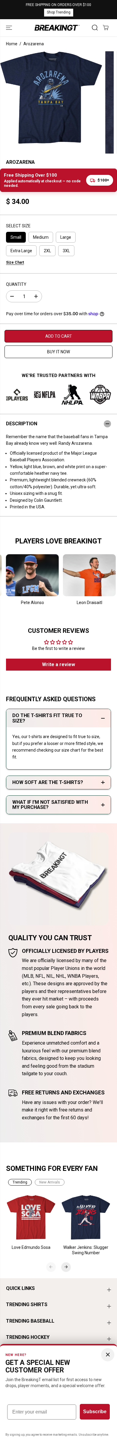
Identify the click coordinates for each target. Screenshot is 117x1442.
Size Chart (15, 262)
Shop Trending (58, 12)
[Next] (66, 1266)
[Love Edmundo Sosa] (31, 1217)
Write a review (58, 664)
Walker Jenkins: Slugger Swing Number (85, 1250)
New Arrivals (49, 1182)
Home (11, 43)
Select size (18, 225)
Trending (20, 1182)
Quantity (16, 284)
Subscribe (94, 1411)
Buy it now (58, 351)
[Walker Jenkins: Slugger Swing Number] (86, 1217)
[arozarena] (51, 97)
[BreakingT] (57, 28)
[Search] (94, 27)
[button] (9, 27)
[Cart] (105, 27)
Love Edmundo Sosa (31, 1247)
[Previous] (51, 1266)
